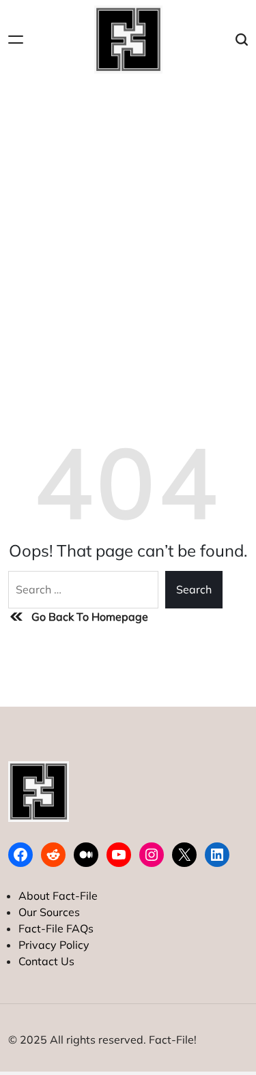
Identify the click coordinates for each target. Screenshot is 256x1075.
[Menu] (15, 40)
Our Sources (49, 912)
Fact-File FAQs (56, 928)
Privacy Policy (53, 945)
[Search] (242, 40)
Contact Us (46, 961)
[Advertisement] (128, 214)
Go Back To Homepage (89, 616)
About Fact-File (58, 895)
